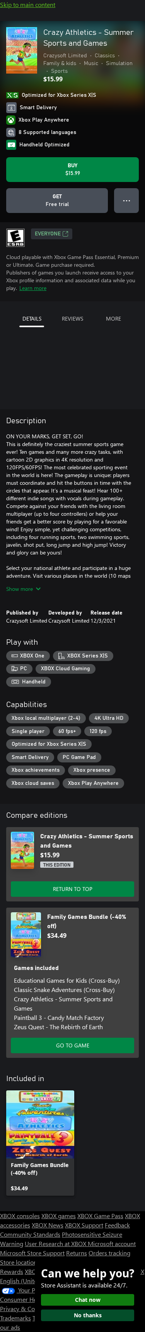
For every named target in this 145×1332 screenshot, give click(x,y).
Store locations (20, 1262)
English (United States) (30, 1281)
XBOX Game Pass (100, 1216)
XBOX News (47, 1225)
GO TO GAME (72, 1045)
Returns (76, 1253)
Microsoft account (112, 1243)
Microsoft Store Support (32, 1253)
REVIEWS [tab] (72, 318)
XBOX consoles (20, 1216)
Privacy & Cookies (24, 1309)
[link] (40, 1143)
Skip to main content (27, 4)
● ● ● (126, 200)
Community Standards (30, 1234)
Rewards (11, 1271)
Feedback (117, 1225)
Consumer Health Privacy (34, 1299)
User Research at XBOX (56, 1243)
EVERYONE (48, 234)
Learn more (32, 288)
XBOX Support (84, 1225)
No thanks (88, 1315)
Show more (19, 588)
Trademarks (15, 1318)
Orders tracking (109, 1253)
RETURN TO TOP (72, 889)
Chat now (88, 1299)
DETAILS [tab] (31, 318)
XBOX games (58, 1216)
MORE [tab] (113, 318)
